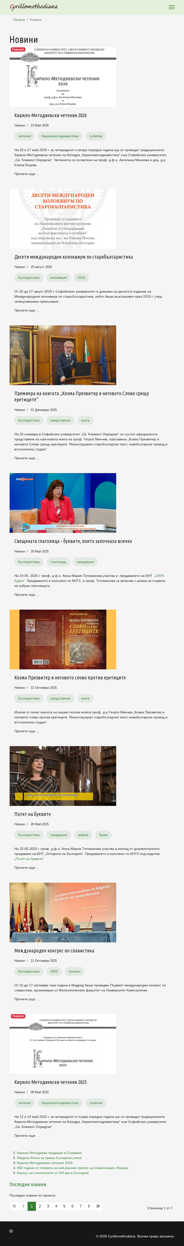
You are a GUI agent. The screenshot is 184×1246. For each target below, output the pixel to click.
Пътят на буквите (32, 814)
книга (85, 420)
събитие (95, 136)
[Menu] (172, 7)
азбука (83, 835)
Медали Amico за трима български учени (49, 1158)
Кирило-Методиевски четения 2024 (45, 1163)
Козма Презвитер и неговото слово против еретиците (70, 677)
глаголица (58, 562)
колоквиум (58, 277)
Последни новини (27, 1184)
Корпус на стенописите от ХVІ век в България (53, 1173)
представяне (60, 420)
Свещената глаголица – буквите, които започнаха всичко (73, 541)
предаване (85, 562)
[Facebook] (11, 1231)
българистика (29, 277)
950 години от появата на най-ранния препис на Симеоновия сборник (72, 1168)
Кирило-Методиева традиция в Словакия (49, 1153)
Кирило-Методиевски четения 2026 (50, 115)
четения (24, 136)
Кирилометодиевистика (60, 136)
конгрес (75, 971)
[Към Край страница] (98, 1206)
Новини (19, 125)
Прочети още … (27, 174)
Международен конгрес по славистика (54, 950)
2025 (81, 277)
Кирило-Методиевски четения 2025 (50, 1082)
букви (103, 835)
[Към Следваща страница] (89, 1206)
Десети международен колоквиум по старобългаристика (73, 257)
